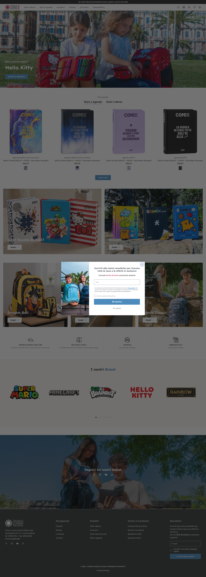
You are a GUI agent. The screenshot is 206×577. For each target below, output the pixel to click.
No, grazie (117, 308)
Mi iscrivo (117, 301)
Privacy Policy (131, 288)
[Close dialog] (142, 264)
